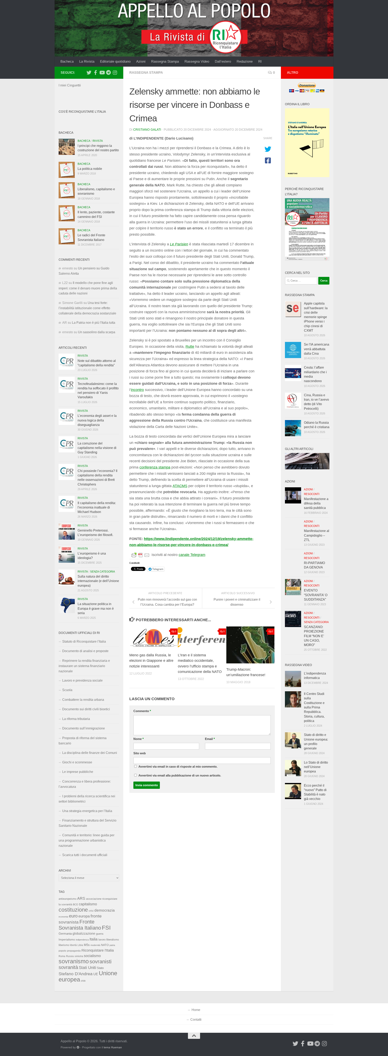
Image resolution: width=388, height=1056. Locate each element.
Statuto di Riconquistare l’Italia (84, 641)
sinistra (79, 956)
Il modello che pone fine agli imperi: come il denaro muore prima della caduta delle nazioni (88, 288)
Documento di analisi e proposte (85, 651)
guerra (99, 933)
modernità (95, 945)
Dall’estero (223, 61)
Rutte (190, 347)
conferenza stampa (154, 467)
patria (112, 945)
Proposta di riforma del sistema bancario (82, 740)
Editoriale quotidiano (115, 61)
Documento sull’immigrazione (83, 728)
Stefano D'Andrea (76, 973)
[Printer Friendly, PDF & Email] (140, 555)
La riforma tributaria (76, 719)
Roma (62, 956)
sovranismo (74, 961)
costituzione (73, 910)
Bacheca (67, 61)
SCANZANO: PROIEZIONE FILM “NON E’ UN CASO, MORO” (314, 636)
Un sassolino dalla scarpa (96, 332)
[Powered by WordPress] (78, 1047)
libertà (73, 945)
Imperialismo (67, 939)
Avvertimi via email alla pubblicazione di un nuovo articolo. (179, 775)
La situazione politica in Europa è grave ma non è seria (96, 608)
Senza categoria (102, 571)
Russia (70, 956)
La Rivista (86, 61)
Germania (65, 933)
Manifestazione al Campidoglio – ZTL (316, 535)
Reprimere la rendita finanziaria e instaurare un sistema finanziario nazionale (84, 666)
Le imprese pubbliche (77, 771)
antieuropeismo (67, 898)
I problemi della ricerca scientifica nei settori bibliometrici (87, 798)
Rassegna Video (197, 61)
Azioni (141, 61)
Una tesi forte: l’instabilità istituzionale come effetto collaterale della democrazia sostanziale (87, 308)
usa (83, 980)
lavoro (101, 939)
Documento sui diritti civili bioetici (86, 709)
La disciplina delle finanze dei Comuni (89, 752)
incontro (137, 390)
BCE (75, 904)
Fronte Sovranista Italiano (80, 925)
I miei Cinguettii (70, 85)
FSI (106, 928)
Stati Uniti (87, 967)
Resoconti (311, 494)
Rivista (98, 140)
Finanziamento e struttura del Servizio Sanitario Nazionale (87, 823)
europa (84, 916)
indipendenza (82, 939)
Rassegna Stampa (165, 61)
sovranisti (101, 961)
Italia (94, 939)
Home (196, 1010)
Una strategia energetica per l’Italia (87, 811)
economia (63, 916)
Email (210, 739)
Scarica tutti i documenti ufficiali (84, 855)
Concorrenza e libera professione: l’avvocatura (85, 784)
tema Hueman (113, 1047)
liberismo (64, 945)
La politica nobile (90, 168)
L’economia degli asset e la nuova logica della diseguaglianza (97, 420)
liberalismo (112, 939)
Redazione (245, 61)
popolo (62, 950)
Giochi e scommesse (77, 762)
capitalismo (88, 904)
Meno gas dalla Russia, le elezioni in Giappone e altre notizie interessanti (151, 660)
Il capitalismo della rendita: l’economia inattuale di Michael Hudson (97, 507)
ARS (81, 898)
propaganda (74, 950)
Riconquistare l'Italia (97, 950)
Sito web (139, 753)
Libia (80, 945)
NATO (105, 945)
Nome (138, 739)
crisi (91, 910)
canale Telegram (192, 555)
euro (73, 915)
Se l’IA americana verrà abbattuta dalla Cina (316, 349)
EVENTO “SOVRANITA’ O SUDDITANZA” (315, 595)
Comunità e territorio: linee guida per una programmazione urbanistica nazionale (86, 840)
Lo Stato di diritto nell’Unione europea (316, 767)
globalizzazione (84, 933)
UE (95, 974)
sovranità (68, 967)
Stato (100, 968)
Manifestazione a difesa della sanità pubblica (316, 503)
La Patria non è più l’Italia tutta (93, 322)
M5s (87, 945)
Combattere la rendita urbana (83, 699)
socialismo (92, 956)
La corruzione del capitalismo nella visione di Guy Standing (97, 448)
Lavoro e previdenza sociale (82, 680)
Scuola (67, 690)
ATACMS (180, 486)
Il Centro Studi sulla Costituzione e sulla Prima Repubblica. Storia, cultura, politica (314, 707)
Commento (142, 711)
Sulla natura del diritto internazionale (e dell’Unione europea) (98, 581)
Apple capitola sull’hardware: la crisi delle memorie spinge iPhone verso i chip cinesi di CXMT (316, 317)
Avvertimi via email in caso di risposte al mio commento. (177, 766)
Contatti (195, 1019)
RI (260, 61)
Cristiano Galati (147, 129)
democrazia (104, 910)
